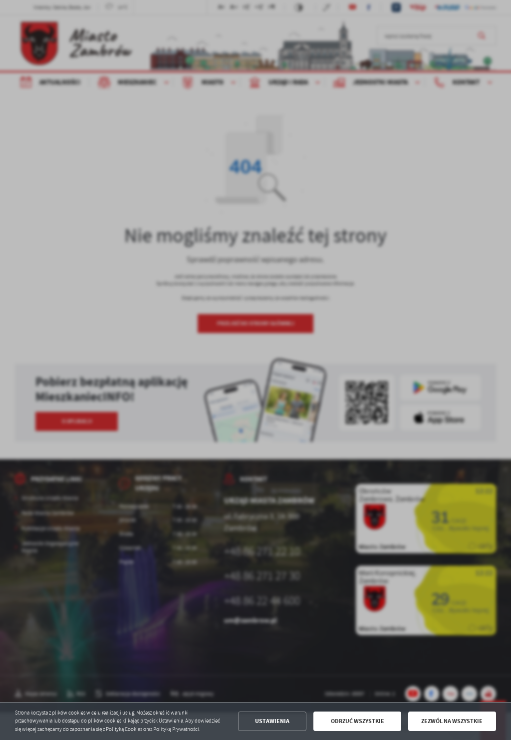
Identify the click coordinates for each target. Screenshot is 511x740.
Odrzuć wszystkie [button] (357, 721)
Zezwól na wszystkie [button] (452, 721)
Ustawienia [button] (272, 721)
